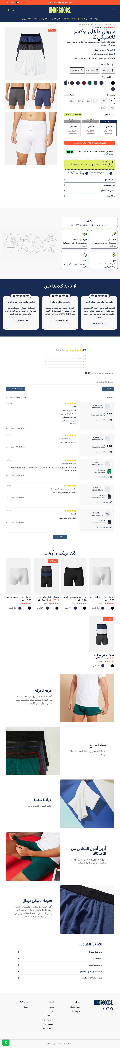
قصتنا (26, 1007)
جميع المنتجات (75, 1007)
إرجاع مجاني (110, 196)
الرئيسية (112, 24)
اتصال (52, 1011)
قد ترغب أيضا (60, 553)
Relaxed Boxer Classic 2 (98, 415)
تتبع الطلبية (76, 1011)
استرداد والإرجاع (49, 1024)
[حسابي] (12, 10)
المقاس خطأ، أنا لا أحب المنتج (92, 978)
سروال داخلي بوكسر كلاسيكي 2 (88, 24)
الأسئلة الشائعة (49, 1015)
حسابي (51, 1007)
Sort (25, 397)
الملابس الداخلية (103, 24)
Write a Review (13, 389)
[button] (30, 244)
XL (88, 100)
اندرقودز (68, 1043)
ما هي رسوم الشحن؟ (95, 965)
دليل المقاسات (109, 185)
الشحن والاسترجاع (108, 190)
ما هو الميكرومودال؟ (95, 952)
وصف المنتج (110, 180)
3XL (72, 100)
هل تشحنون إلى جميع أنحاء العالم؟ (90, 971)
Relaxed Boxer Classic (98, 447)
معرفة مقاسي (97, 958)
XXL (80, 100)
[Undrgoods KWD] (60, 10)
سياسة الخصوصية (48, 1028)
